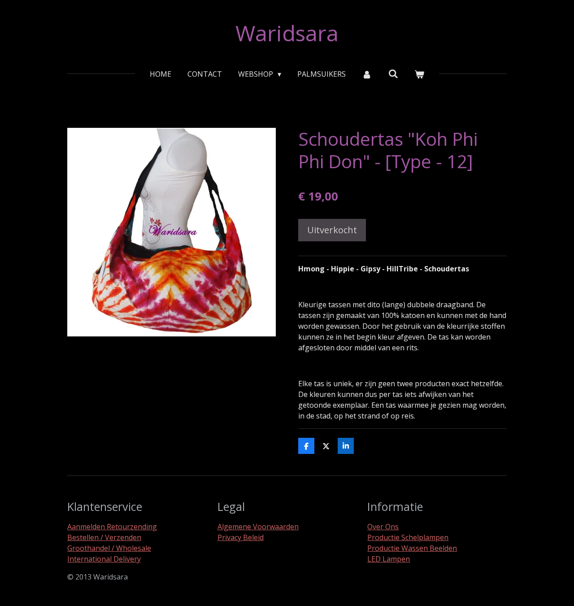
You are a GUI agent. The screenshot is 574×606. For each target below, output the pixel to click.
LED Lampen (388, 559)
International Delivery (104, 559)
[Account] (367, 74)
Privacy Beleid (240, 537)
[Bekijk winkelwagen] (419, 74)
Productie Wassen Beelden (412, 548)
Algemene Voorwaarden (258, 527)
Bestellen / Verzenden (104, 537)
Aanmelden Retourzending (112, 527)
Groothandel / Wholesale (109, 548)
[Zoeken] (393, 73)
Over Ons (383, 527)
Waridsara (287, 33)
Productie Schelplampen (407, 537)
